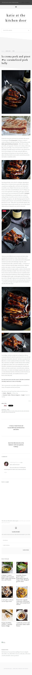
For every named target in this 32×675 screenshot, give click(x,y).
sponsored (11, 412)
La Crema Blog (17, 381)
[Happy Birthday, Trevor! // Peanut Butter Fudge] (9, 615)
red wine (7, 412)
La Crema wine (13, 140)
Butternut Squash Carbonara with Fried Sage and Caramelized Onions (23, 602)
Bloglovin (9, 393)
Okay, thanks (25, 2)
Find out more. (15, 2)
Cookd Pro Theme (17, 668)
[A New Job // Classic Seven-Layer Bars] (9, 592)
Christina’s (27, 193)
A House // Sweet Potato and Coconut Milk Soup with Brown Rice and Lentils (8, 577)
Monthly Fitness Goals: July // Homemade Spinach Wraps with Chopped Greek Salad (22, 578)
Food (13, 51)
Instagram (17, 395)
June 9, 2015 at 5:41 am (14, 464)
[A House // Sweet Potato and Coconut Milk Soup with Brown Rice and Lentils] (9, 568)
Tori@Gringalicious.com (15, 462)
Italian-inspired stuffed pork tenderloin (10, 144)
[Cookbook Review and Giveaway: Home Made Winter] (23, 615)
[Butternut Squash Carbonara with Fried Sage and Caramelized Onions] (23, 592)
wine (14, 412)
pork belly (3, 412)
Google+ (23, 395)
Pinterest (13, 395)
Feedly (4, 393)
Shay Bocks (25, 668)
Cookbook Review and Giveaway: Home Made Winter (23, 624)
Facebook (5, 395)
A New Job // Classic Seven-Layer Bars (8, 600)
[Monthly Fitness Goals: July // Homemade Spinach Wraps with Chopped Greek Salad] (23, 568)
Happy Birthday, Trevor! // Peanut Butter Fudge (7, 624)
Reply (5, 472)
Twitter (9, 395)
